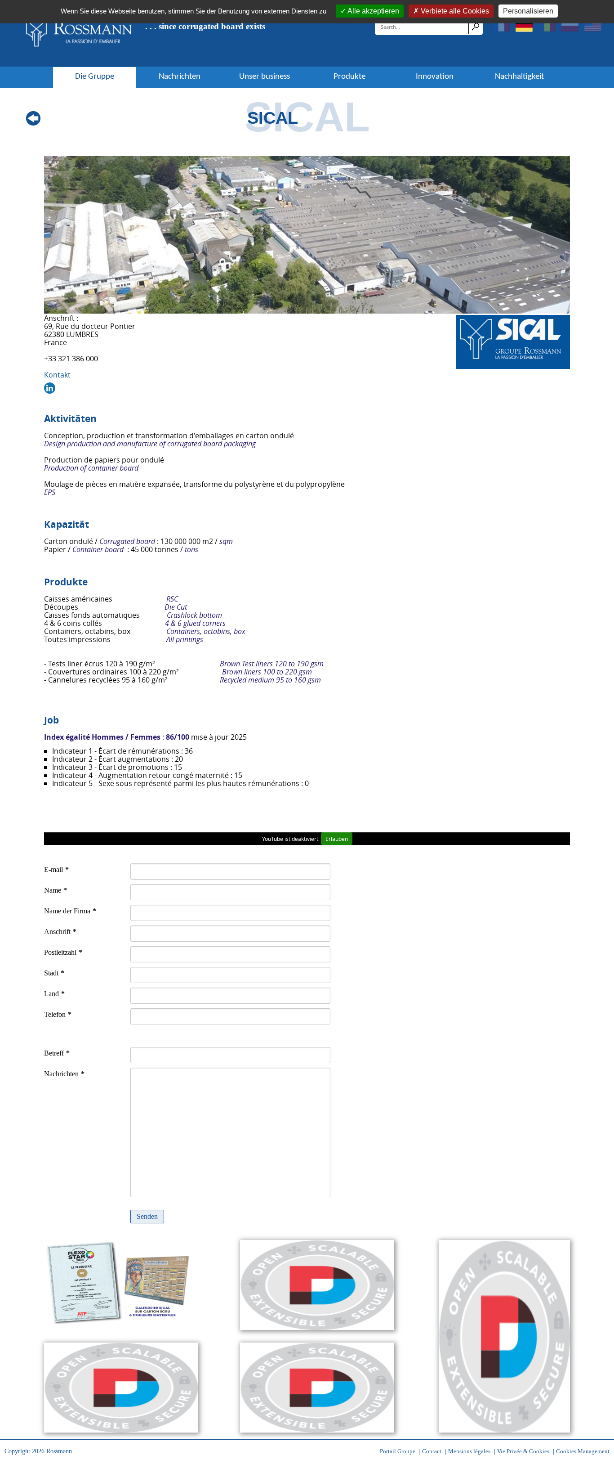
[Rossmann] (79, 33)
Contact (431, 1451)
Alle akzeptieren (373, 11)
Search (475, 26)
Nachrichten (179, 77)
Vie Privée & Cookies (523, 1451)
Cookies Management (583, 1451)
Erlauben (336, 838)
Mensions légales (469, 1451)
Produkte (349, 77)
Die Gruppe (94, 77)
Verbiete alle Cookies (455, 11)
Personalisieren (528, 11)
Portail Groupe (397, 1451)
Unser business (264, 77)
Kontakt (57, 375)
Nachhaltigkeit (519, 77)
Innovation (435, 77)
